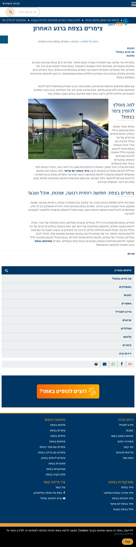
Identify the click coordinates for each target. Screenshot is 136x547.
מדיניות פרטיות (124, 452)
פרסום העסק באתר (122, 436)
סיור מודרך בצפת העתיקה (118, 493)
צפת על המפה (89, 41)
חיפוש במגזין (123, 270)
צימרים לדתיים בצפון (53, 458)
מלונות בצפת (57, 425)
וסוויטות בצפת (43, 241)
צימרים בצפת (57, 430)
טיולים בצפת (57, 436)
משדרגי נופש (125, 441)
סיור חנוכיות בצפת (122, 498)
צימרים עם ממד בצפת (52, 447)
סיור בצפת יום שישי (76, 171)
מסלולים (126, 328)
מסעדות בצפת (57, 463)
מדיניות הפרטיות (123, 534)
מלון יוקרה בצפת (55, 474)
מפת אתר (128, 458)
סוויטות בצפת (57, 441)
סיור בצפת (127, 487)
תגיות (131, 254)
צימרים (127, 345)
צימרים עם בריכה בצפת (51, 452)
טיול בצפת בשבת (123, 509)
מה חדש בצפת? (125, 52)
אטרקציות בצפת (55, 469)
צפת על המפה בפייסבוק (47, 493)
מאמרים (126, 303)
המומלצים (125, 287)
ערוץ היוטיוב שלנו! (51, 498)
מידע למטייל (123, 312)
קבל (127, 542)
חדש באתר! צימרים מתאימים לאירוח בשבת (60, 20)
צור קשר (128, 447)
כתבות (75, 41)
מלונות (130, 56)
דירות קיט (125, 353)
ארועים (127, 320)
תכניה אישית (12, 3)
